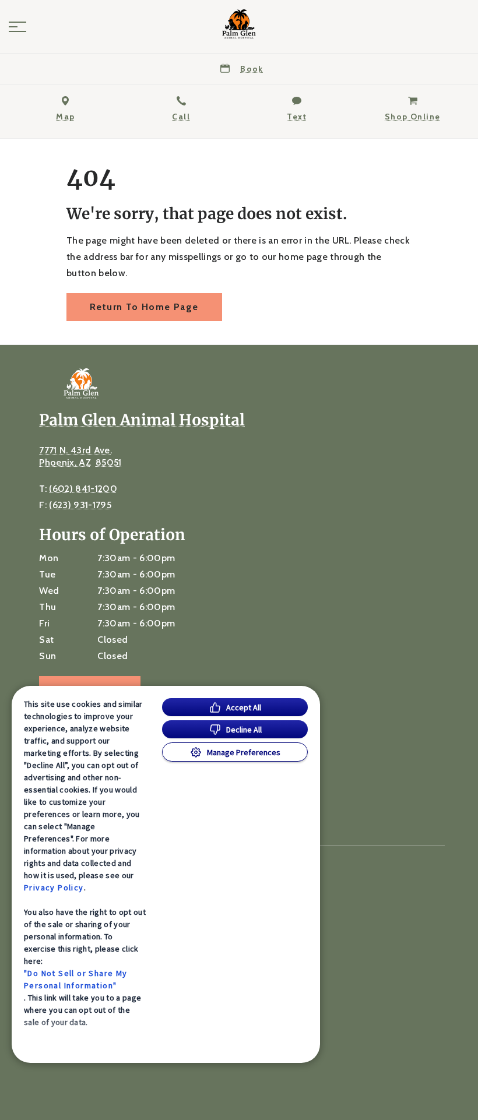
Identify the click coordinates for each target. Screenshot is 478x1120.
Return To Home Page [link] (144, 306)
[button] (17, 27)
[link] (239, 24)
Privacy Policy (54, 887)
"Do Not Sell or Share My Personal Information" (76, 979)
